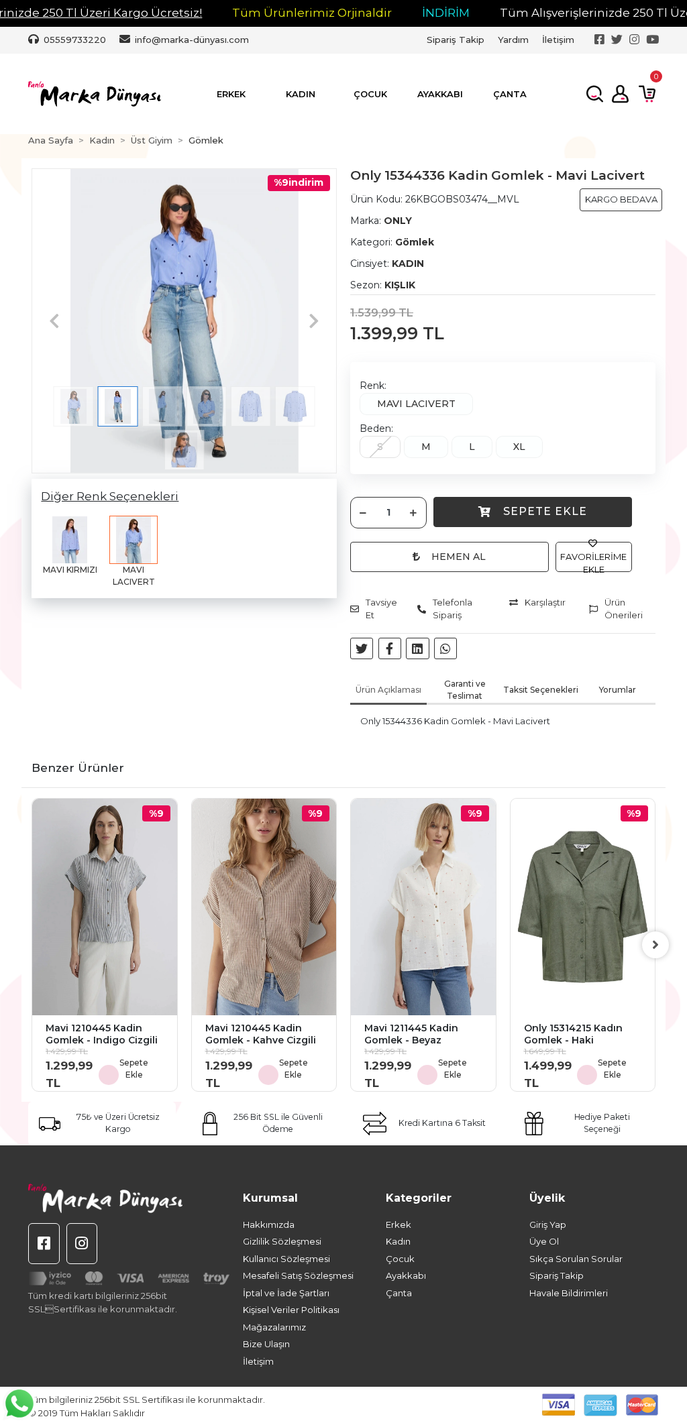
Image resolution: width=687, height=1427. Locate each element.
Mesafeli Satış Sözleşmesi (298, 1275)
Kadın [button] (300, 94)
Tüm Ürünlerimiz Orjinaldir (312, 12)
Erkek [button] (231, 94)
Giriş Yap (547, 1224)
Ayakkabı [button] (440, 94)
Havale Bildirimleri (568, 1293)
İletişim (558, 39)
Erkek (398, 1224)
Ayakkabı (406, 1275)
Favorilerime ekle (593, 563)
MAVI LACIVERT (416, 404)
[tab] (388, 691)
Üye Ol (544, 1241)
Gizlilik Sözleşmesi (282, 1241)
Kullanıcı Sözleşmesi (286, 1258)
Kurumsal (270, 1198)
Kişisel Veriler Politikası (291, 1309)
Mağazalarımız (274, 1327)
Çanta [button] (510, 94)
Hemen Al (458, 557)
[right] (655, 945)
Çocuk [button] (370, 94)
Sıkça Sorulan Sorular (576, 1258)
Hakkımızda (269, 1224)
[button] (54, 320)
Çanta (399, 1293)
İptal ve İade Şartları (286, 1293)
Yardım (513, 39)
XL (519, 447)
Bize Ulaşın (266, 1343)
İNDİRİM (446, 12)
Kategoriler (419, 1198)
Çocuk (400, 1258)
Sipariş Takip (455, 39)
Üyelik (547, 1198)
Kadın (398, 1241)
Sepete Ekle (545, 511)
